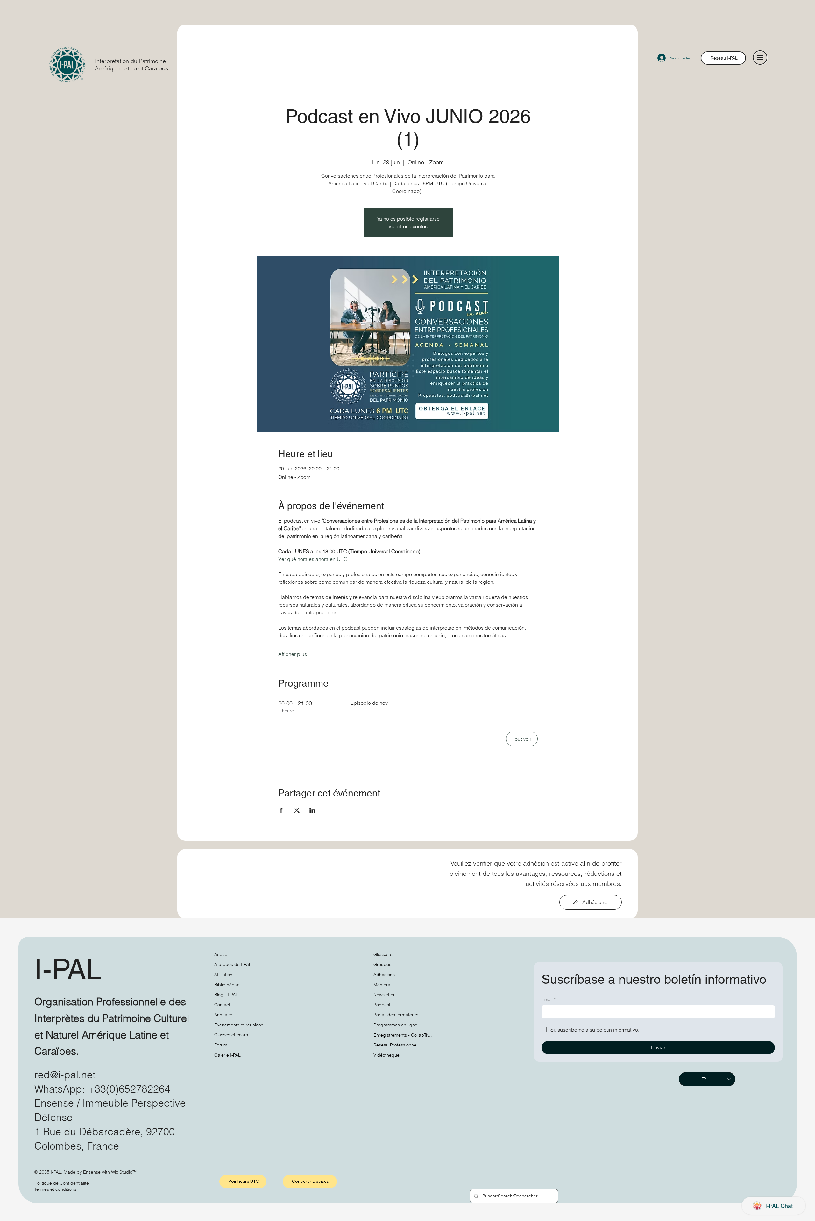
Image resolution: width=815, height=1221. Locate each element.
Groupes (382, 964)
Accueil (221, 954)
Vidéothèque (386, 1055)
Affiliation (223, 974)
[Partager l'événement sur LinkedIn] (312, 810)
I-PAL (68, 969)
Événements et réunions (238, 1025)
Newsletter (384, 994)
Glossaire (383, 954)
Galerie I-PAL (227, 1055)
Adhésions (384, 974)
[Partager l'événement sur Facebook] (281, 810)
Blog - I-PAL (226, 994)
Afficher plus (292, 654)
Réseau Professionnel (395, 1045)
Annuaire (223, 1015)
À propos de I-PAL (233, 964)
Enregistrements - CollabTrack (403, 1035)
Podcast (381, 1005)
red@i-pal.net (65, 1074)
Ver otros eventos (408, 226)
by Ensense (89, 1172)
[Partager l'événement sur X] (297, 810)
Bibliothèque (227, 985)
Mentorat (382, 985)
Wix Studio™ (124, 1172)
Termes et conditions (55, 1189)
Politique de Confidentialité (61, 1183)
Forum (220, 1045)
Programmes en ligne (395, 1025)
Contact (222, 1005)
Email (549, 999)
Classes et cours (231, 1035)
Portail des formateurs (395, 1015)
